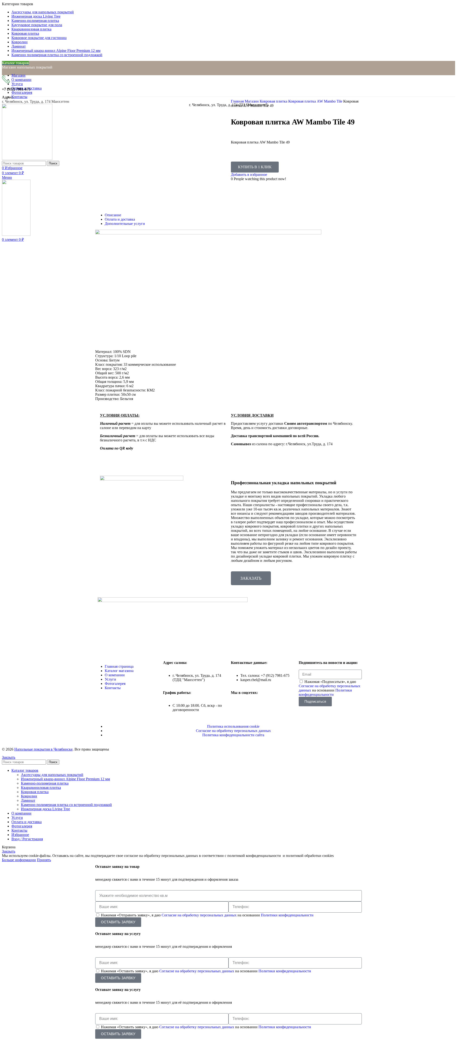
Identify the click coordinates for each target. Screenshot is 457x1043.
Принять (44, 860)
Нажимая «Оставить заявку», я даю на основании (206, 971)
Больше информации (19, 860)
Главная (238, 101)
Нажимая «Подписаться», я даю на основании (329, 688)
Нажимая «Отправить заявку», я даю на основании (207, 915)
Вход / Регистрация (27, 839)
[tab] (233, 215)
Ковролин (29, 796)
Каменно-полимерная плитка (45, 783)
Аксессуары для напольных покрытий (52, 775)
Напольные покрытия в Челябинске (43, 749)
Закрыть (8, 757)
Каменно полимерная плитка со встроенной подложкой (66, 805)
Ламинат (28, 800)
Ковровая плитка (274, 101)
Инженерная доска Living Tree (45, 809)
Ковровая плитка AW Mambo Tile (315, 101)
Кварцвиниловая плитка (41, 788)
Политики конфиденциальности (325, 692)
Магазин (252, 101)
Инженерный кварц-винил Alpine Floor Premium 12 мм (65, 779)
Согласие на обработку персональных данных (200, 915)
